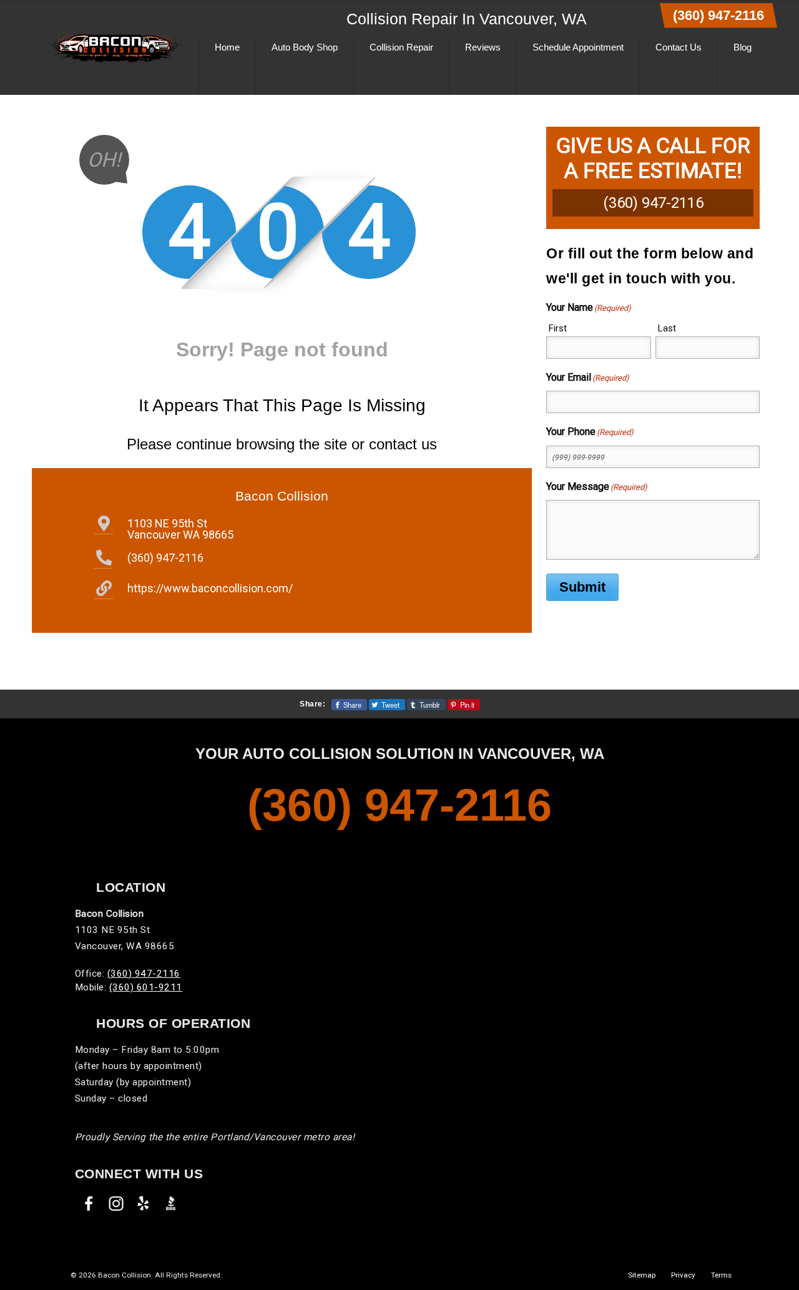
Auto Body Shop (305, 47)
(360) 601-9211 (145, 987)
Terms (721, 1275)
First (558, 328)
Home (227, 47)
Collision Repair (401, 47)
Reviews (483, 47)
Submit (582, 587)
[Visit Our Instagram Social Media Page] (116, 1203)
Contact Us (678, 47)
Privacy (683, 1275)
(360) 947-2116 (718, 15)
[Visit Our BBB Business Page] (171, 1203)
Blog (742, 47)
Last (667, 328)
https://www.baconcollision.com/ (210, 588)
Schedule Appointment (578, 47)
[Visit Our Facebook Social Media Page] (88, 1203)
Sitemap (641, 1275)
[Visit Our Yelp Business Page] (143, 1203)
